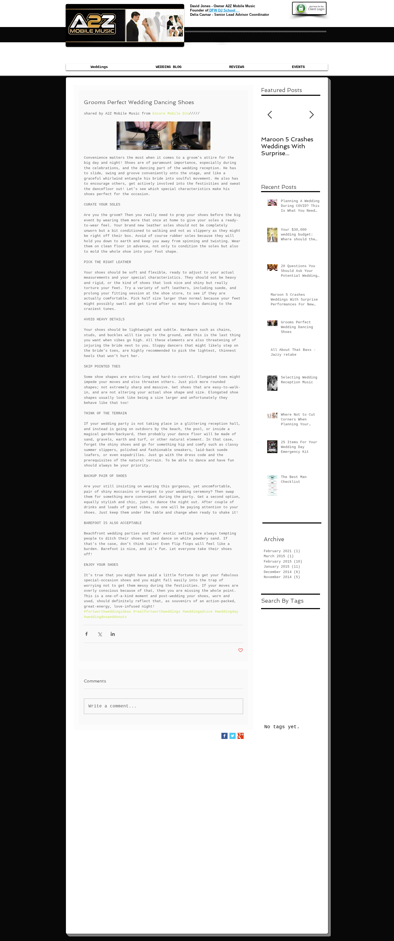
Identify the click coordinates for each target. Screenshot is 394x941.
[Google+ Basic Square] (240, 736)
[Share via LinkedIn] (112, 633)
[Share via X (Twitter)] (99, 633)
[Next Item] (311, 115)
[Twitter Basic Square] (232, 736)
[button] (298, 67)
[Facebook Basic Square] (224, 736)
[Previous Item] (269, 115)
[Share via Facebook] (86, 633)
